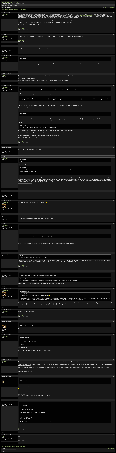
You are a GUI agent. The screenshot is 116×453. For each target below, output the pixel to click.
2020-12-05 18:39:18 (6, 73)
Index (3, 5)
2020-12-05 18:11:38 (6, 46)
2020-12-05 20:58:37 (6, 213)
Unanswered (111, 7)
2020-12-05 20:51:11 (6, 191)
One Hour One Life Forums (10, 2)
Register (15, 5)
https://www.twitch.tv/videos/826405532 (88, 15)
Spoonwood (5, 14)
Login (19, 5)
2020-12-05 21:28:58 (6, 288)
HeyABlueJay (5, 202)
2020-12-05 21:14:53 (6, 223)
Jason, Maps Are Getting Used (19, 9)
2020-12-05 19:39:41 (6, 85)
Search (11, 5)
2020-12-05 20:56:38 (6, 200)
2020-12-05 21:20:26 (6, 252)
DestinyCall (4, 192)
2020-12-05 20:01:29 (6, 147)
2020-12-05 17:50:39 (6, 12)
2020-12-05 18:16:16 (6, 55)
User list (7, 5)
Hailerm (3, 436)
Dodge (3, 47)
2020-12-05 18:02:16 (6, 34)
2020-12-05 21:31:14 (6, 309)
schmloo (4, 361)
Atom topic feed (111, 448)
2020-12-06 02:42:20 (6, 376)
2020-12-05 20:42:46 (6, 156)
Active (106, 7)
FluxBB (112, 449)
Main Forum (8, 9)
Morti (3, 378)
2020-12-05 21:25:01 (6, 271)
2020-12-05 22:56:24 (6, 334)
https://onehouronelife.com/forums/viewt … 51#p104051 (30, 102)
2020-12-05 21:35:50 (6, 321)
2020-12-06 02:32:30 (6, 359)
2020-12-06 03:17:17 (6, 400)
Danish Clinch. (21, 28)
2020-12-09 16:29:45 (6, 434)
